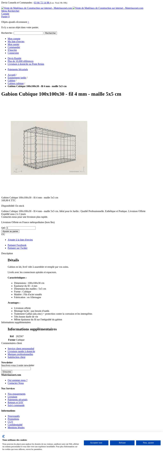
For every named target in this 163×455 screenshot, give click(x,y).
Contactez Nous (16, 383)
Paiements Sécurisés (18, 69)
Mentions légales (16, 427)
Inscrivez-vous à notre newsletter (17, 365)
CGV (10, 421)
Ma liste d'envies (16, 41)
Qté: (3, 227)
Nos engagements (16, 394)
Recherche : (7, 33)
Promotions (13, 419)
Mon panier (13, 44)
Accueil (11, 74)
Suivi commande (16, 405)
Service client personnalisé (21, 348)
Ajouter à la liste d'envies (20, 239)
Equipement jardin (17, 77)
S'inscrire (12, 50)
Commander (14, 47)
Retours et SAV (15, 402)
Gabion (11, 80)
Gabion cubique (16, 83)
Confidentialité (15, 424)
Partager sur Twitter (17, 248)
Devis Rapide (14, 58)
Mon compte (14, 38)
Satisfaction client (16, 357)
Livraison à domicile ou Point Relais (26, 64)
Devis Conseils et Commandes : (17, 2)
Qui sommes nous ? (17, 380)
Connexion (13, 53)
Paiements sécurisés (17, 399)
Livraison (12, 396)
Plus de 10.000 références (20, 61)
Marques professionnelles (20, 354)
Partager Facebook (17, 245)
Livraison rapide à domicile (21, 351)
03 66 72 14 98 (42, 2)
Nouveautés (14, 416)
